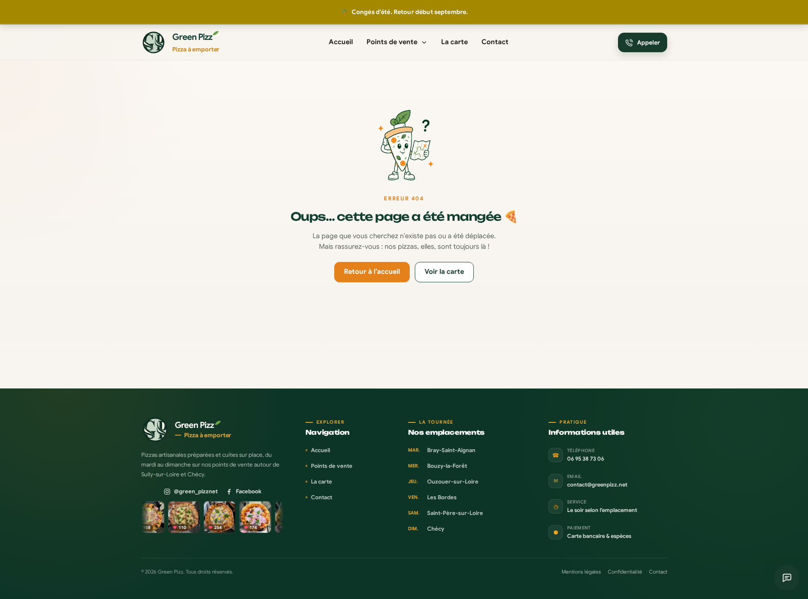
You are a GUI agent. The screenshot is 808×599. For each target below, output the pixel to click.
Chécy (426, 528)
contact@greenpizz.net (597, 484)
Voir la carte (444, 271)
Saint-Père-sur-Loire (445, 513)
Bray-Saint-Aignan (441, 450)
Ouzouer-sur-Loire (443, 481)
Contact (495, 42)
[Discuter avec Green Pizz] (787, 578)
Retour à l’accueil (372, 271)
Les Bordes (432, 497)
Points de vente (391, 42)
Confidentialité (625, 571)
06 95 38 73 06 (585, 459)
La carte (454, 42)
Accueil (341, 42)
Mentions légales (581, 571)
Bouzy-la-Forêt (437, 466)
